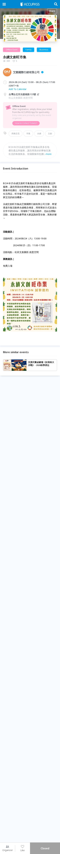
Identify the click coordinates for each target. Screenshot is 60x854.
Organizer (7, 850)
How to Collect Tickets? (26, 123)
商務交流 (16, 133)
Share (52, 10)
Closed (45, 848)
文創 (50, 133)
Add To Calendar (17, 89)
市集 (28, 133)
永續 (39, 133)
